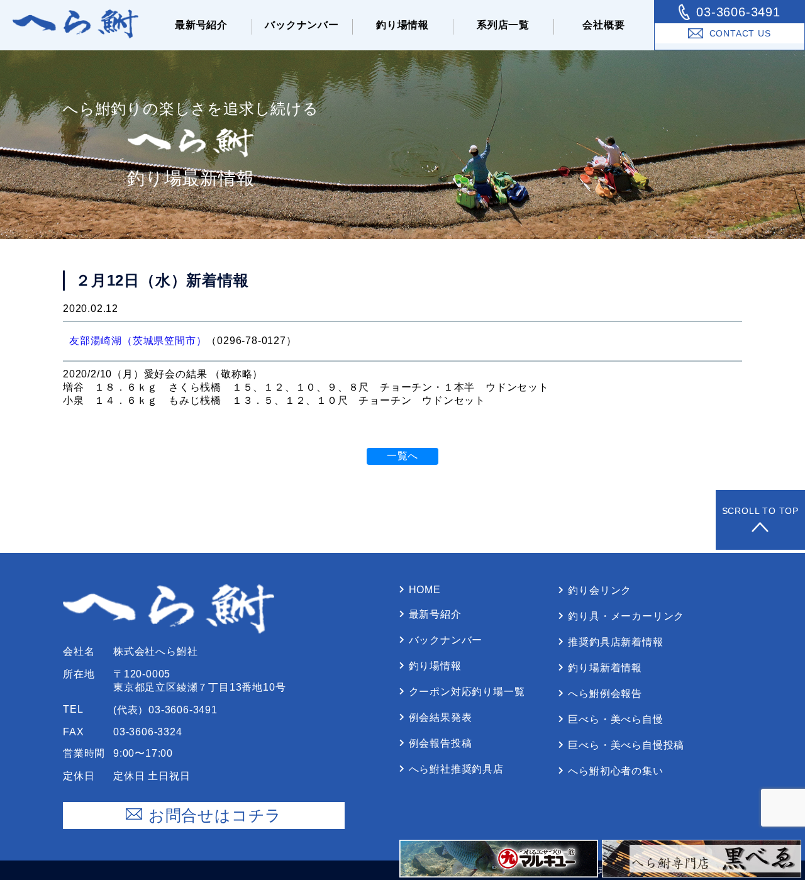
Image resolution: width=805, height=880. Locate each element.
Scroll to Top (760, 511)
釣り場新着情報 (605, 667)
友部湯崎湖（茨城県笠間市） (137, 340)
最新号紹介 (201, 24)
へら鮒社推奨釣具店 (456, 769)
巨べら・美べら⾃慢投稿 (626, 745)
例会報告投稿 (440, 743)
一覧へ (402, 455)
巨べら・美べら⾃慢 (615, 719)
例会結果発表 (440, 717)
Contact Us (740, 33)
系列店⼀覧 (503, 24)
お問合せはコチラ (215, 815)
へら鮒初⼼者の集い (615, 771)
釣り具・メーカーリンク (626, 616)
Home (425, 589)
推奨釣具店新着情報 (615, 642)
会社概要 (603, 24)
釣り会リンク (599, 590)
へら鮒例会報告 (605, 693)
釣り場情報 (402, 24)
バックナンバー (302, 24)
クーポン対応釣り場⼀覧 (467, 691)
